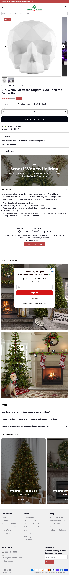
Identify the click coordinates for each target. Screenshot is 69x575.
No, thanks (34, 299)
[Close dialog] (52, 269)
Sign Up (34, 292)
